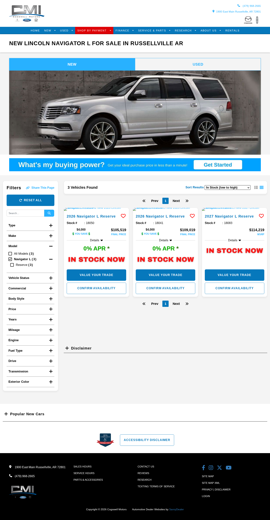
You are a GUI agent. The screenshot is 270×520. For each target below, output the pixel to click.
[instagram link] (211, 468)
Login (206, 496)
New (48, 30)
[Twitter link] (219, 468)
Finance (123, 30)
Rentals (232, 30)
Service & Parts (152, 30)
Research (184, 30)
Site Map (208, 476)
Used (65, 30)
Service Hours (83, 473)
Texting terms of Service (156, 486)
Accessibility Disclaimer (147, 440)
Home (35, 30)
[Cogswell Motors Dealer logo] (26, 20)
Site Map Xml (211, 482)
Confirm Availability (96, 288)
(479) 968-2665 (251, 5)
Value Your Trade (96, 275)
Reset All (33, 200)
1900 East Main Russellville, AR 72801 (238, 11)
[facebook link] (203, 468)
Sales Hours (82, 466)
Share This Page (42, 187)
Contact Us (146, 466)
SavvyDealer (176, 509)
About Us (209, 30)
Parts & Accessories (88, 479)
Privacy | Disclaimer (216, 489)
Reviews (143, 473)
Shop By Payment (92, 30)
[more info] (96, 209)
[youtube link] (229, 468)
